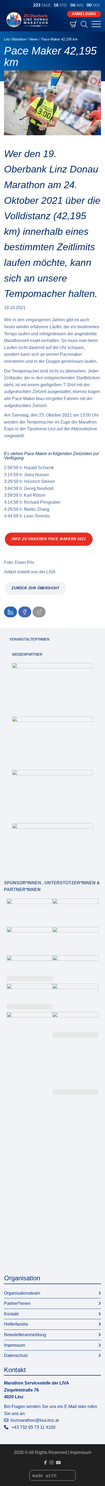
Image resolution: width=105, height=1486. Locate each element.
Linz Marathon (15, 39)
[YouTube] (58, 1462)
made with (45, 1476)
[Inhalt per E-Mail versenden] (39, 612)
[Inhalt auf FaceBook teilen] (24, 612)
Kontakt (11, 1314)
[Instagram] (51, 1462)
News (33, 39)
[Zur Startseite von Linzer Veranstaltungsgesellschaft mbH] (28, 19)
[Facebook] (45, 1462)
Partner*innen (17, 1303)
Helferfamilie (16, 1324)
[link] (52, 685)
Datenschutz (16, 1355)
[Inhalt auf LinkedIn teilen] (10, 612)
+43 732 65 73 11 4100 (33, 1427)
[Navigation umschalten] (96, 24)
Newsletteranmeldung (25, 1334)
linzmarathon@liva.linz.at (34, 1420)
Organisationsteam (22, 1293)
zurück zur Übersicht (36, 588)
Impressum (14, 1345)
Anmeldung (84, 14)
